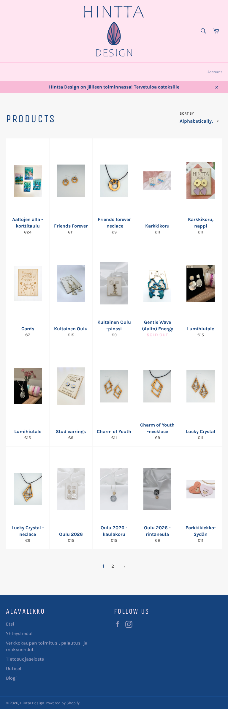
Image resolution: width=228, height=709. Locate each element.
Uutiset (14, 668)
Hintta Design (32, 703)
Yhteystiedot (19, 633)
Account (215, 72)
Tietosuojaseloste (25, 659)
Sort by (187, 113)
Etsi (10, 624)
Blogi (11, 678)
